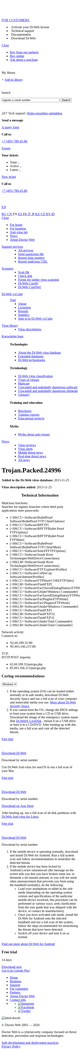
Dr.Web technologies (31, 360)
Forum (6, 148)
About (22, 303)
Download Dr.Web (23, 38)
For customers (19, 988)
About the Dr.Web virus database (39, 352)
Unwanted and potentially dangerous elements (48, 391)
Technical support (22, 31)
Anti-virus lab (19, 232)
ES (20, 214)
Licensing (24, 307)
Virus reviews (27, 445)
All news (24, 460)
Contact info (18, 1000)
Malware (24, 383)
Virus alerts (25, 449)
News (13, 236)
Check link (25, 276)
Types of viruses (28, 380)
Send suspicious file (31, 254)
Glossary (24, 394)
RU (4, 214)
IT (30, 214)
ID (53, 214)
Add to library (14, 79)
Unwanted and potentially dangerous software (48, 387)
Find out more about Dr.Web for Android (28, 944)
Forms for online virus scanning (38, 279)
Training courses (28, 414)
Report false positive (31, 258)
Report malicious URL (33, 261)
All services (25, 250)
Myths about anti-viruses (34, 434)
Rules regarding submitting (44, 113)
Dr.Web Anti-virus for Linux (20, 816)
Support (15, 985)
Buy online (17, 56)
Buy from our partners (24, 52)
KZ (38, 214)
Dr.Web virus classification (35, 376)
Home (14, 977)
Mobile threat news (30, 452)
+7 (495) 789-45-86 (14, 141)
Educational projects (31, 418)
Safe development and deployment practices (30, 1042)
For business (18, 228)
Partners (15, 992)
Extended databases (30, 356)
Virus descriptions (29, 329)
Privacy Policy (11, 1046)
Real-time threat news (32, 456)
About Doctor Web (22, 239)
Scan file (23, 272)
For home (16, 225)
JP (33, 214)
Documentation (21, 34)
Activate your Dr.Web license (30, 27)
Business (15, 981)
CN (10, 214)
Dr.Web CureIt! (28, 283)
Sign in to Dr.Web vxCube (35, 318)
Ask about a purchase (24, 59)
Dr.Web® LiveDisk (28, 721)
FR (25, 214)
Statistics (23, 315)
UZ (43, 214)
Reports (23, 311)
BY (48, 214)
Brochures (24, 411)
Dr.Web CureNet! (29, 287)
